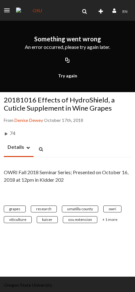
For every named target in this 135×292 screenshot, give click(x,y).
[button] (9, 10)
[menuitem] (84, 11)
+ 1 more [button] (109, 219)
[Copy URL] (67, 60)
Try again (67, 75)
